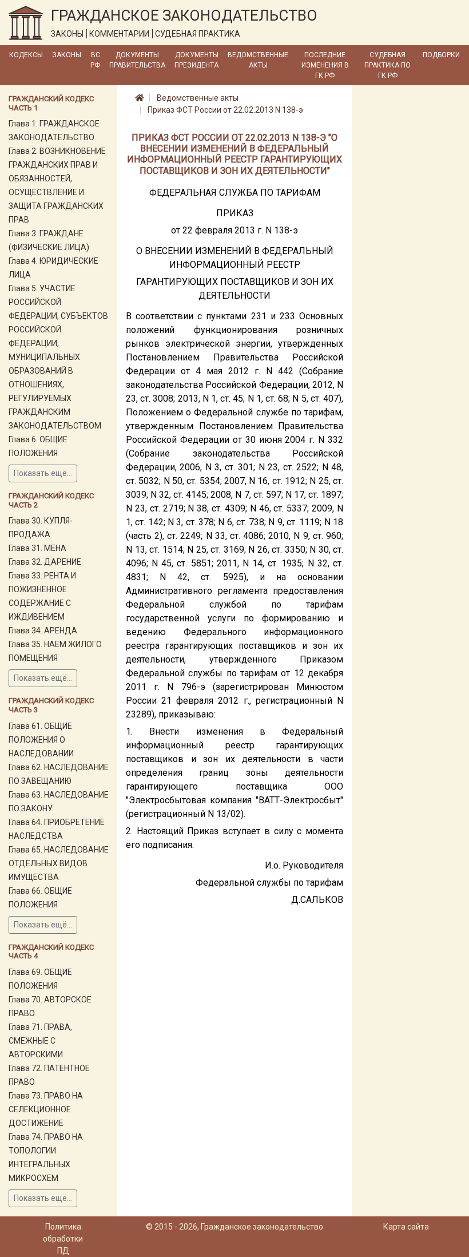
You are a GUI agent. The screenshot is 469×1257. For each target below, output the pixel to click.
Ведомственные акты (258, 60)
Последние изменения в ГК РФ (325, 65)
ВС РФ (95, 60)
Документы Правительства (137, 60)
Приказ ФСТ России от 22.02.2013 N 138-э (225, 109)
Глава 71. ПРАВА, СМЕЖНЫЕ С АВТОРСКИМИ (40, 1040)
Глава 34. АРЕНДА (43, 630)
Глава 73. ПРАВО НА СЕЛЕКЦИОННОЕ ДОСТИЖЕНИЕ (46, 1109)
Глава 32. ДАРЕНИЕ (45, 561)
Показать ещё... (43, 473)
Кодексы (26, 55)
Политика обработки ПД (63, 1238)
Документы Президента (196, 60)
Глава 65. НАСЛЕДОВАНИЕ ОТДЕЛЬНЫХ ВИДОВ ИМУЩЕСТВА (59, 863)
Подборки (441, 55)
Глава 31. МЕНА (37, 548)
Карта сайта (406, 1226)
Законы (66, 55)
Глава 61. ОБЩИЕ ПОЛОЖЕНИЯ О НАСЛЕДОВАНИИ (41, 739)
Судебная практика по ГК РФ (387, 65)
